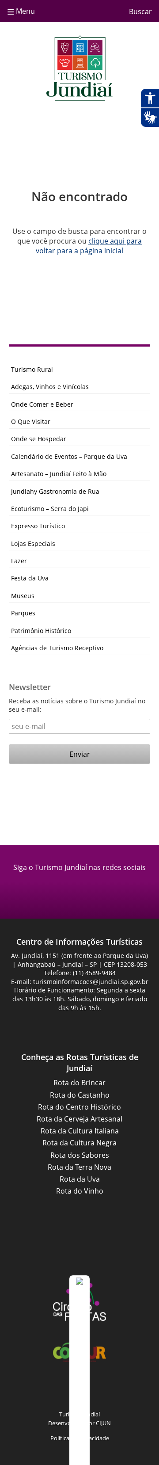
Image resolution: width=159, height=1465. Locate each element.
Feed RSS (24, 1390)
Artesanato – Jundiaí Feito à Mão (58, 473)
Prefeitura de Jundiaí (79, 1250)
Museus (22, 595)
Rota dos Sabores (79, 1155)
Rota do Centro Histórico (79, 1107)
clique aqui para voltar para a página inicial (89, 246)
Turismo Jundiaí (79, 68)
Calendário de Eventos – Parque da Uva (69, 456)
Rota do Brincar (79, 1082)
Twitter (134, 1390)
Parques (23, 613)
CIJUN (103, 1423)
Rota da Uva (80, 1179)
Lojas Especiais (33, 543)
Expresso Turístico (38, 526)
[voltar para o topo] (79, 1370)
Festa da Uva (30, 578)
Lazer (19, 561)
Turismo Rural (32, 369)
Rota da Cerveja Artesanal (79, 1119)
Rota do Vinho (79, 1191)
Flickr (112, 1390)
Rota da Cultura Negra (79, 1143)
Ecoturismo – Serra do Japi (50, 508)
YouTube (90, 1390)
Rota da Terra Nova (79, 1167)
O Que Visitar (30, 421)
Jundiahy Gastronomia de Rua (55, 491)
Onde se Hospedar (38, 439)
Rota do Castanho (80, 1095)
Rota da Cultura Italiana (80, 1131)
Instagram (90, 887)
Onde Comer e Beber (42, 404)
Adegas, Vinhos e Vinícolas (50, 386)
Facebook (68, 887)
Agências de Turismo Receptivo (57, 648)
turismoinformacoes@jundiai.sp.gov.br (90, 981)
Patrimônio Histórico (41, 630)
